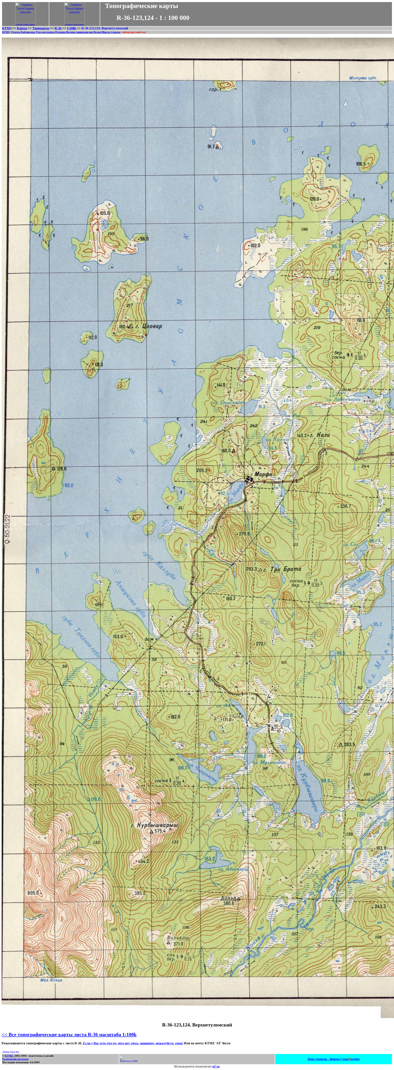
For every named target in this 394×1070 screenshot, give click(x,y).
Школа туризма (110, 32)
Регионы (60, 32)
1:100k (71, 28)
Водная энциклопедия (79, 32)
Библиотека (28, 32)
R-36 (58, 28)
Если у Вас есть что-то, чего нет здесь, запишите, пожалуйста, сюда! (133, 1043)
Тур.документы (45, 32)
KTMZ (9, 1055)
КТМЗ (6, 28)
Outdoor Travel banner (25, 24)
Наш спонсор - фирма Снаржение (334, 1059)
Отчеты (15, 32)
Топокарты (40, 28)
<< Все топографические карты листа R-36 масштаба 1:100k (69, 1034)
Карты (22, 28)
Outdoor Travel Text (10, 1051)
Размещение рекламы (15, 1059)
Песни (97, 32)
